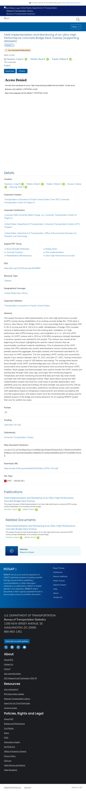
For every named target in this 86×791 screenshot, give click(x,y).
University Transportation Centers (19, 437)
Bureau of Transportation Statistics (20, 13)
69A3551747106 (12, 425)
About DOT (8, 719)
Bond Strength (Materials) (18, 249)
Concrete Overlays (15, 252)
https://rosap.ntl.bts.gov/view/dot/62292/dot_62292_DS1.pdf (31, 468)
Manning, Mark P (16, 187)
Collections (57, 572)
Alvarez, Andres (74, 184)
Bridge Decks (51, 249)
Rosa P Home (58, 568)
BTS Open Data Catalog (14, 694)
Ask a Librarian (10, 689)
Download (9, 71)
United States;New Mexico (16, 293)
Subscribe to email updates (16, 641)
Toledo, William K (60, 59)
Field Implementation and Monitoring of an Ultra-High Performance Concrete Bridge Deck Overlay (39, 499)
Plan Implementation (55, 252)
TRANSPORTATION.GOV (12, 787)
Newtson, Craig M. (15, 59)
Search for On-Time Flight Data (17, 703)
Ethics (6, 733)
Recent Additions (60, 576)
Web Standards (10, 770)
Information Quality (12, 742)
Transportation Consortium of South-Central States (27, 305)
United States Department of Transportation (38, 8)
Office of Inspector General (15, 751)
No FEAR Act (9, 747)
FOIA (6, 737)
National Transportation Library (17, 698)
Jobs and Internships (12, 673)
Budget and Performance (14, 723)
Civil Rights (9, 728)
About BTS (8, 659)
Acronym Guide (10, 708)
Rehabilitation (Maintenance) (19, 255)
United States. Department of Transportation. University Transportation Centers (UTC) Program (42, 225)
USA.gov (7, 760)
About (55, 593)
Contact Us (57, 597)
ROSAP (9, 569)
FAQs (6, 669)
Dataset (7, 280)
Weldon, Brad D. (37, 59)
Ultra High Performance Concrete (60, 255)
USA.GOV (27, 787)
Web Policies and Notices (14, 765)
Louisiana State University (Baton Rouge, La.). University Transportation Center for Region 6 (40, 216)
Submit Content (59, 585)
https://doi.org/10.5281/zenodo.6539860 (22, 268)
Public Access (59, 580)
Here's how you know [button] (73, 3)
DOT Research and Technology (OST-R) (20, 678)
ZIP (5, 412)
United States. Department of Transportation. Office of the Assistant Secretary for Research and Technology (40, 235)
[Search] (78, 19)
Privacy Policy (10, 756)
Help (55, 589)
